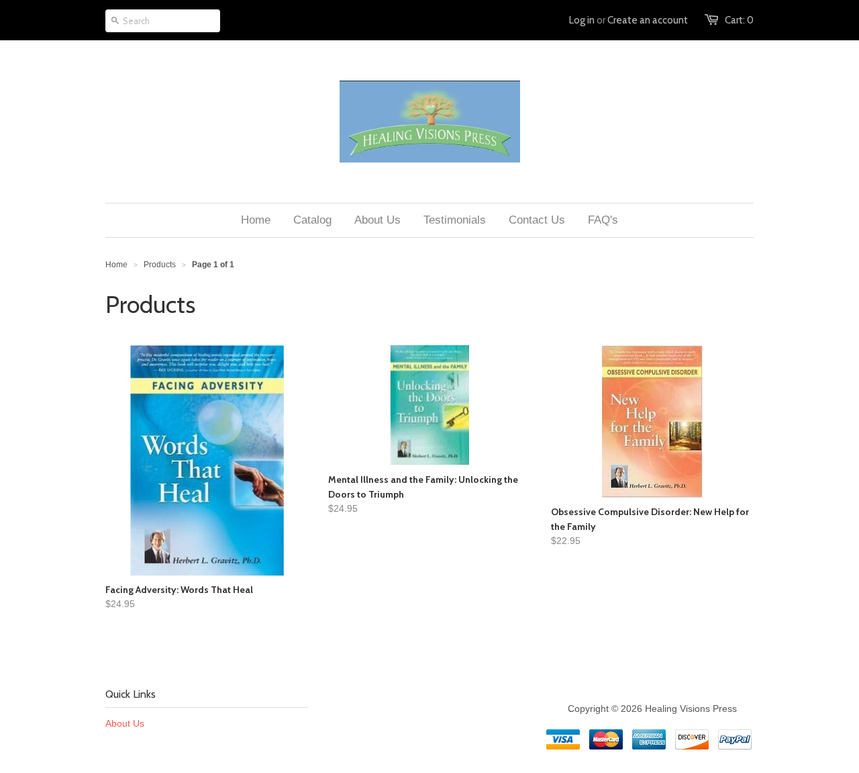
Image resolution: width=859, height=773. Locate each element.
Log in (582, 20)
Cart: (739, 20)
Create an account (647, 20)
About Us (124, 723)
